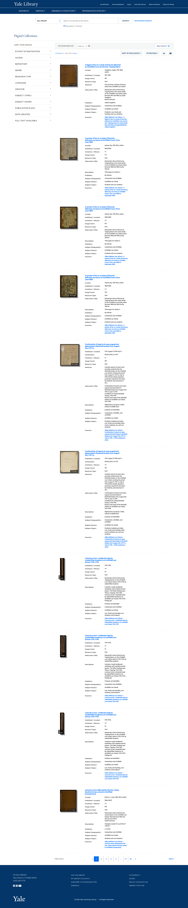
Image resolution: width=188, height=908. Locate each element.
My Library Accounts (80, 878)
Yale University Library (26, 4)
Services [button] (40, 11)
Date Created (22, 114)
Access (19, 57)
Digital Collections (25, 36)
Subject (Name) (23, 101)
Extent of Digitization (27, 51)
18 (131, 859)
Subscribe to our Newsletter (84, 882)
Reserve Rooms (154, 4)
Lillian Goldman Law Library (113, 117)
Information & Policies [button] (93, 11)
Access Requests (118, 4)
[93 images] (62, 569)
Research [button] (23, 11)
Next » (75, 53)
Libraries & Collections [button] (62, 11)
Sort (131, 53)
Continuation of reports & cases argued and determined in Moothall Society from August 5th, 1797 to (102, 346)
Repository (21, 64)
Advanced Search (143, 21)
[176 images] (69, 462)
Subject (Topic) (23, 95)
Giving (132, 878)
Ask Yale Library (140, 4)
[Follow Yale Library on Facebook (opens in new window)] (14, 886)
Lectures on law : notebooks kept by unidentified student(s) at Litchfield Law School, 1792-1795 (100, 560)
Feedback (75, 885)
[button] (126, 21)
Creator (19, 89)
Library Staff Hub (136, 885)
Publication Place (25, 108)
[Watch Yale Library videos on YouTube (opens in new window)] (19, 886)
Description (69, 26)
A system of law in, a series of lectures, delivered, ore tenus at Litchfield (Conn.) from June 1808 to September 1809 (116, 191)
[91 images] (63, 646)
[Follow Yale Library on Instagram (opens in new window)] (17, 886)
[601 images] (68, 75)
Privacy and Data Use (138, 882)
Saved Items (104, 4)
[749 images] (68, 286)
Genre (18, 70)
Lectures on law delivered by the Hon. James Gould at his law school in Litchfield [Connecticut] (102, 792)
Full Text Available (26, 120)
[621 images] (68, 217)
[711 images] (68, 148)
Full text (79, 26)
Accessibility (134, 875)
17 (126, 859)
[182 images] (69, 355)
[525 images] (68, 800)
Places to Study (168, 4)
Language (20, 82)
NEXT (171, 859)
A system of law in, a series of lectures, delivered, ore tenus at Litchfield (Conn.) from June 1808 (102, 140)
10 (151, 53)
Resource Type (23, 76)
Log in (129, 4)
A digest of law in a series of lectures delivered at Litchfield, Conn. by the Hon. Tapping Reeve (103, 66)
